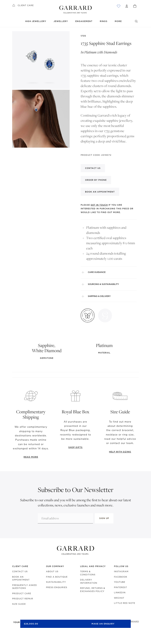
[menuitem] (118, 21)
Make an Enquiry (103, 623)
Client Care (26, 5)
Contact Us (20, 571)
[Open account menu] (127, 6)
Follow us (121, 566)
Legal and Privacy (93, 566)
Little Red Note (124, 603)
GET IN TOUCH (99, 205)
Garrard (133, 621)
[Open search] (136, 21)
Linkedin (120, 592)
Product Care (21, 593)
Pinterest (120, 587)
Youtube (119, 582)
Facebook (120, 577)
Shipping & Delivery (99, 296)
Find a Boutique (57, 577)
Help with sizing (120, 452)
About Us (52, 571)
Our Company (55, 566)
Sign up (104, 518)
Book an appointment (100, 191)
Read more (31, 457)
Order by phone (96, 180)
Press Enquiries (56, 587)
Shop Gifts (75, 447)
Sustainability (56, 582)
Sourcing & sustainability (103, 284)
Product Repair (22, 598)
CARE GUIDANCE (97, 272)
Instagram (121, 571)
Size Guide (19, 604)
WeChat (119, 598)
